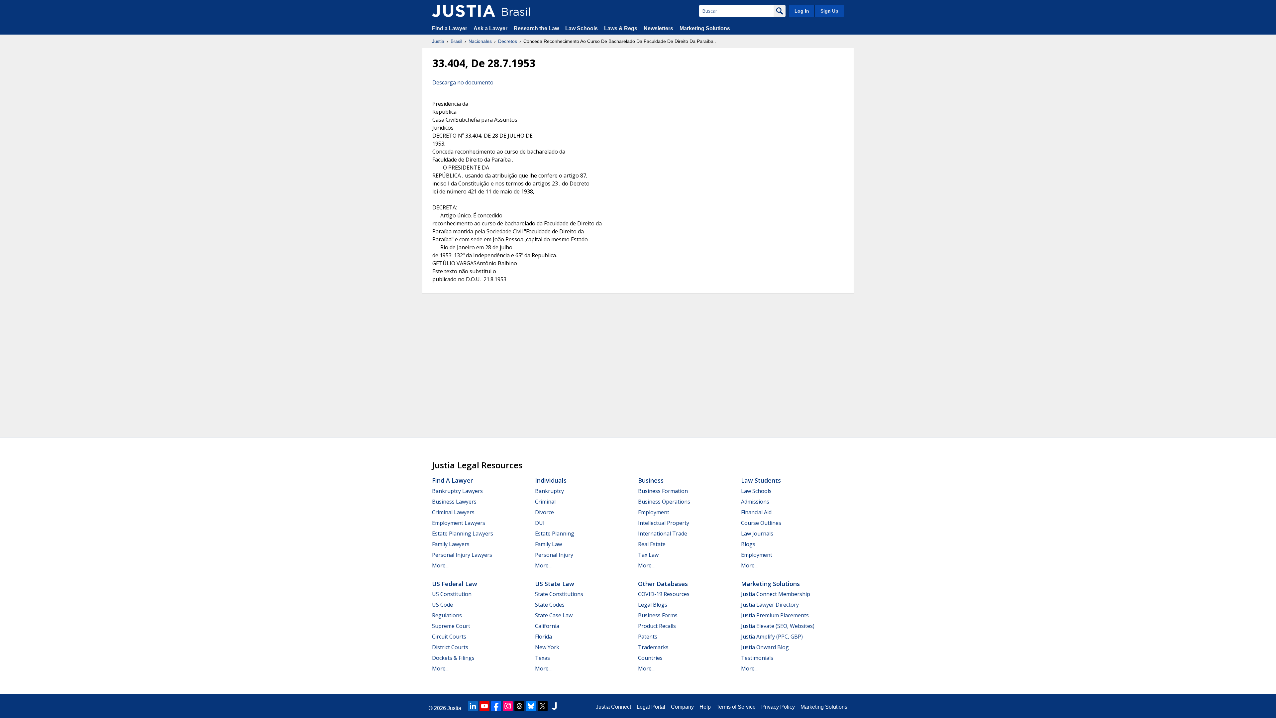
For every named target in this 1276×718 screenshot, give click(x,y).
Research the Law (536, 28)
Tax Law (648, 554)
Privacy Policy (778, 707)
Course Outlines (761, 523)
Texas (542, 657)
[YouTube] (484, 706)
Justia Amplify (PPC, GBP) (772, 636)
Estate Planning (554, 533)
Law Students (761, 480)
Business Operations (664, 501)
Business (651, 480)
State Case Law (554, 615)
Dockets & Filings (453, 657)
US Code (442, 604)
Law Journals (757, 533)
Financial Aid (756, 512)
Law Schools (581, 28)
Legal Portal (651, 707)
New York (547, 647)
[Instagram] (508, 706)
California (547, 626)
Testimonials (757, 657)
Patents (647, 636)
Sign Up (829, 11)
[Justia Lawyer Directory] (554, 706)
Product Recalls (657, 626)
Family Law (548, 544)
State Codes (550, 604)
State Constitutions (559, 594)
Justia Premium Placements (775, 615)
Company (682, 707)
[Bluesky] (531, 706)
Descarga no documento (462, 82)
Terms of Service (736, 707)
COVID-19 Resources (664, 594)
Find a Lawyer (449, 28)
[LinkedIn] (473, 706)
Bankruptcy (549, 491)
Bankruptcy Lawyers (457, 491)
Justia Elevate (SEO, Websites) (777, 626)
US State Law (554, 584)
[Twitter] (543, 706)
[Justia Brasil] (463, 11)
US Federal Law (454, 584)
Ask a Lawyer (491, 28)
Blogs (748, 544)
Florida (543, 636)
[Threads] (519, 706)
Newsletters (658, 28)
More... (440, 565)
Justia (438, 41)
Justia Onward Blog (765, 647)
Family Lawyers (451, 544)
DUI (540, 523)
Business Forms (658, 615)
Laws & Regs (620, 28)
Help (705, 707)
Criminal (545, 501)
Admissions (755, 501)
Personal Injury (554, 554)
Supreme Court (451, 626)
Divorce (544, 512)
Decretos (507, 41)
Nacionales (480, 41)
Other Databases (663, 584)
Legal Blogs (652, 604)
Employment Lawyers (458, 523)
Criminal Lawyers (453, 512)
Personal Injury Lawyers (462, 554)
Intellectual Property (663, 523)
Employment (653, 512)
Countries (650, 657)
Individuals (551, 480)
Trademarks (653, 647)
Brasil (456, 41)
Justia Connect (613, 707)
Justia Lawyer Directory (770, 604)
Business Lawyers (454, 501)
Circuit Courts (449, 636)
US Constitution (452, 594)
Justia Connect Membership (775, 594)
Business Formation (663, 491)
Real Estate (652, 544)
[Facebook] (496, 706)
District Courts (450, 647)
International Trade (662, 533)
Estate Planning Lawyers (462, 533)
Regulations (447, 615)
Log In (802, 11)
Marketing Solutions (705, 28)
